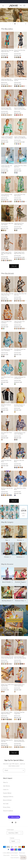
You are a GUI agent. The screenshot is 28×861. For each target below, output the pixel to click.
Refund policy (22, 852)
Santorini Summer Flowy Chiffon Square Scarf (19, 685)
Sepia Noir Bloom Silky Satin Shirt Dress (20, 294)
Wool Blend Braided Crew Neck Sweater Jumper (19, 405)
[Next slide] (17, 24)
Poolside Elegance (20, 582)
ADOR (7, 852)
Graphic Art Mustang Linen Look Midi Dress (20, 378)
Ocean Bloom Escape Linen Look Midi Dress (19, 350)
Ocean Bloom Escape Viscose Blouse (7, 378)
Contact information (15, 857)
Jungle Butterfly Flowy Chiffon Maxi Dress (19, 224)
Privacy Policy (6, 807)
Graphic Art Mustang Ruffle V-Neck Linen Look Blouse (7, 137)
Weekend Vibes (19, 600)
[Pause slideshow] (26, 24)
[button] (3, 5)
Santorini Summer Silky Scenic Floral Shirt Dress (6, 108)
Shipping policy (22, 855)
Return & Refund (7, 800)
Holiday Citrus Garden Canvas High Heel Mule (7, 685)
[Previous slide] (10, 24)
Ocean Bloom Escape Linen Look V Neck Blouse (6, 350)
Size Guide (5, 803)
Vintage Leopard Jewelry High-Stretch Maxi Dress (19, 253)
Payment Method (7, 793)
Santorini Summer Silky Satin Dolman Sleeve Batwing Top (7, 657)
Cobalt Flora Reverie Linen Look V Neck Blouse (19, 433)
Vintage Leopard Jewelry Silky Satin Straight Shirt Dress (6, 253)
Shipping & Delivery (8, 796)
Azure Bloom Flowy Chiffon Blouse (20, 489)
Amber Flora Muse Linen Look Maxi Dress (19, 322)
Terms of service (14, 855)
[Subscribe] (23, 770)
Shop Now (14, 15)
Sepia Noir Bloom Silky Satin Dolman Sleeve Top (7, 294)
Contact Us (5, 789)
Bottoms (19, 540)
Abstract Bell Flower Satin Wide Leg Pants (19, 195)
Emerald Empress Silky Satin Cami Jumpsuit (7, 224)
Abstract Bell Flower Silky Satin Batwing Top (6, 195)
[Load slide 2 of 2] (15, 24)
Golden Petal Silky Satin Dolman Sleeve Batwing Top (7, 80)
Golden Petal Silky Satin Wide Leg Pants (20, 80)
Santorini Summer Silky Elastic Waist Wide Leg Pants (20, 657)
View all (14, 266)
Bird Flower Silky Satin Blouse (19, 461)
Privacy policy (7, 855)
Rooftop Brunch (6, 600)
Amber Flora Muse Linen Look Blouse (6, 322)
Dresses (6, 557)
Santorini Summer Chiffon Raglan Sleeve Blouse (6, 713)
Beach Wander (6, 582)
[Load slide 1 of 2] (13, 24)
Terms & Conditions (8, 810)
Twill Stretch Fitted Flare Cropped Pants (19, 713)
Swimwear (20, 557)
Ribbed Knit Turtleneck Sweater (6, 405)
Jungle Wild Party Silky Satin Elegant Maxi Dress (7, 51)
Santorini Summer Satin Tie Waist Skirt (7, 741)
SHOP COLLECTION (14, 620)
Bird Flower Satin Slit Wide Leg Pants (7, 489)
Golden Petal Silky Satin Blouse (6, 461)
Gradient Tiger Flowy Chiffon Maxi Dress (20, 166)
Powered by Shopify (13, 852)
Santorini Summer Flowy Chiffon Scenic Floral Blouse (20, 108)
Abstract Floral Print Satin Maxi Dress (19, 51)
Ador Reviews (6, 786)
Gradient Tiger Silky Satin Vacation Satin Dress (6, 166)
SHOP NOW (14, 512)
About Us (5, 782)
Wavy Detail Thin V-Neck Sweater (6, 433)
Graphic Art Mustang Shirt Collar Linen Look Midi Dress (20, 137)
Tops (6, 540)
